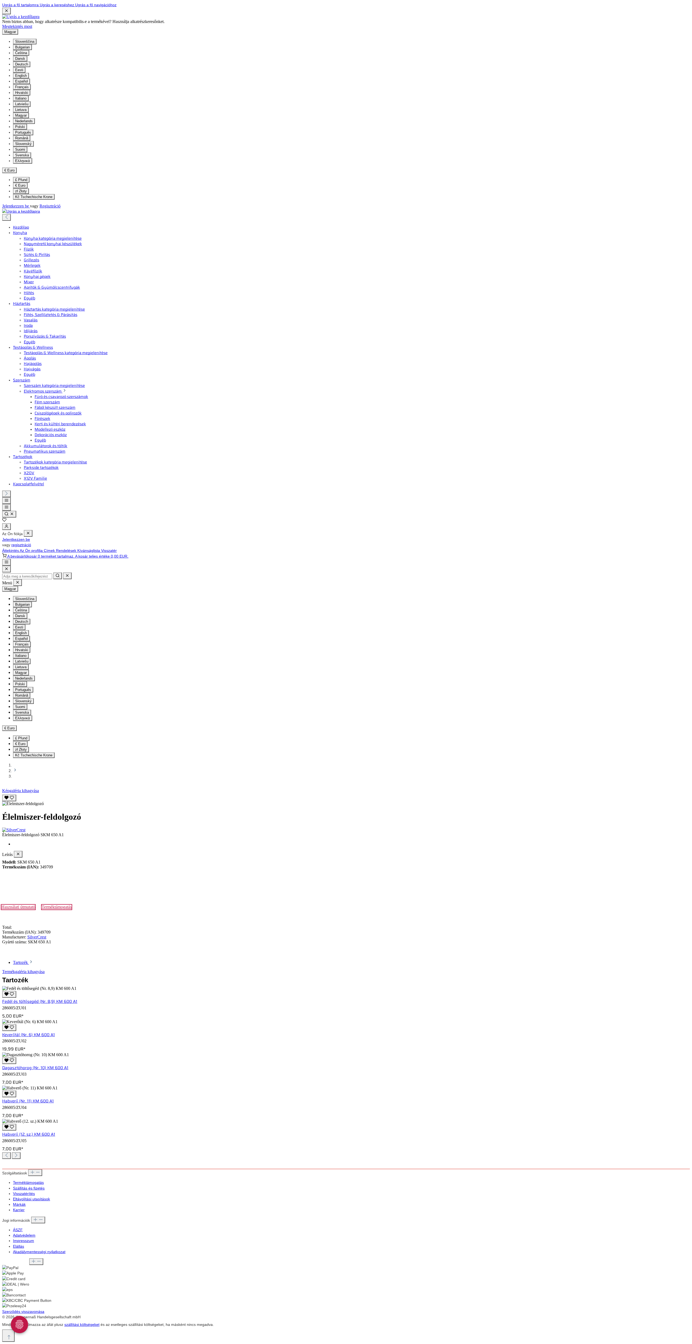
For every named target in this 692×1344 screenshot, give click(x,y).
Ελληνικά (22, 161)
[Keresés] (9, 514)
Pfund (21, 180)
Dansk (20, 59)
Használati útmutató (18, 907)
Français (22, 87)
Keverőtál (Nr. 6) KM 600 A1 (28, 1035)
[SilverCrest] (346, 830)
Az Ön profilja (32, 550)
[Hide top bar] (6, 11)
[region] (346, 799)
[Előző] (6, 217)
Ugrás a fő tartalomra (21, 5)
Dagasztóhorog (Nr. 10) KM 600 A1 (35, 1068)
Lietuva (20, 110)
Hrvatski (21, 93)
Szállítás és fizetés (29, 1188)
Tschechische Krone (33, 197)
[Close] (6, 569)
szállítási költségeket (81, 1324)
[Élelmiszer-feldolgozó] (23, 803)
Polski (20, 127)
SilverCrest (36, 937)
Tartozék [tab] (21, 962)
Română (21, 138)
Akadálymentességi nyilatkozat (39, 1252)
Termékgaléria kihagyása (23, 971)
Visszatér (109, 550)
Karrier (19, 1210)
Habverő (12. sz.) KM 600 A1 (28, 1134)
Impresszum (23, 1240)
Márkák (19, 1204)
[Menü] (6, 500)
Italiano (20, 98)
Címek (50, 550)
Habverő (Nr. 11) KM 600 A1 (28, 1101)
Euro (20, 185)
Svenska (22, 155)
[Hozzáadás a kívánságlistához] (9, 798)
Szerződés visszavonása (23, 1311)
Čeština (21, 53)
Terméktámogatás (57, 907)
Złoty (21, 191)
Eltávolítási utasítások (31, 1199)
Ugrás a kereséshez (57, 5)
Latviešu (21, 104)
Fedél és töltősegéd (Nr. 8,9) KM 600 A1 (39, 1001)
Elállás (18, 1246)
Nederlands (24, 121)
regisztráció (21, 545)
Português (23, 132)
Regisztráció (50, 206)
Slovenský (23, 144)
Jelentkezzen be (16, 206)
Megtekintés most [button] (17, 26)
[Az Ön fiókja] (6, 526)
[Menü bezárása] (28, 533)
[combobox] (27, 576)
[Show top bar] (6, 562)
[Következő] (6, 493)
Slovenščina (24, 41)
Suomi (20, 149)
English (21, 76)
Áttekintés (11, 550)
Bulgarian (22, 47)
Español (21, 81)
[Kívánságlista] (4, 520)
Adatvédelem (24, 1235)
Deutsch (21, 64)
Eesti (19, 70)
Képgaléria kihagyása (20, 790)
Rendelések (66, 550)
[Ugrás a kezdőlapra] (20, 16)
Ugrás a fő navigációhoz (96, 5)
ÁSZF (18, 1230)
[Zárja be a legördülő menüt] (67, 575)
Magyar (21, 115)
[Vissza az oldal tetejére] (8, 1335)
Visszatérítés (24, 1193)
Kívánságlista (89, 550)
